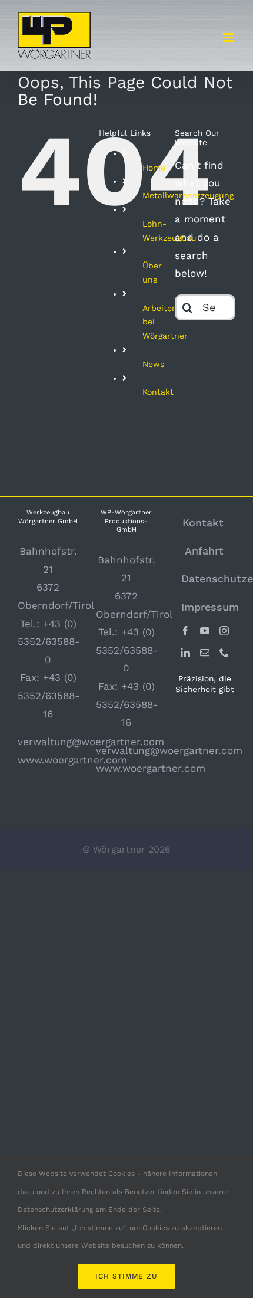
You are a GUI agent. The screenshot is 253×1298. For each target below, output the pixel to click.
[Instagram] (224, 630)
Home (153, 167)
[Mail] (204, 652)
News (153, 364)
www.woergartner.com (72, 760)
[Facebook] (185, 630)
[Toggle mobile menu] (229, 37)
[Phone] (224, 652)
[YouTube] (204, 630)
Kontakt (158, 391)
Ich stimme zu (126, 1276)
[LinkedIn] (185, 652)
